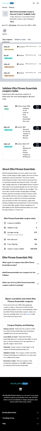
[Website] (5, 31)
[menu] (38, 3)
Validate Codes (20, 39)
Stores (4, 7)
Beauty (11, 7)
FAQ (29, 39)
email (27, 314)
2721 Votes (12, 25)
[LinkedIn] (20, 389)
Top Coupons (7, 39)
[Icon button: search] (34, 3)
